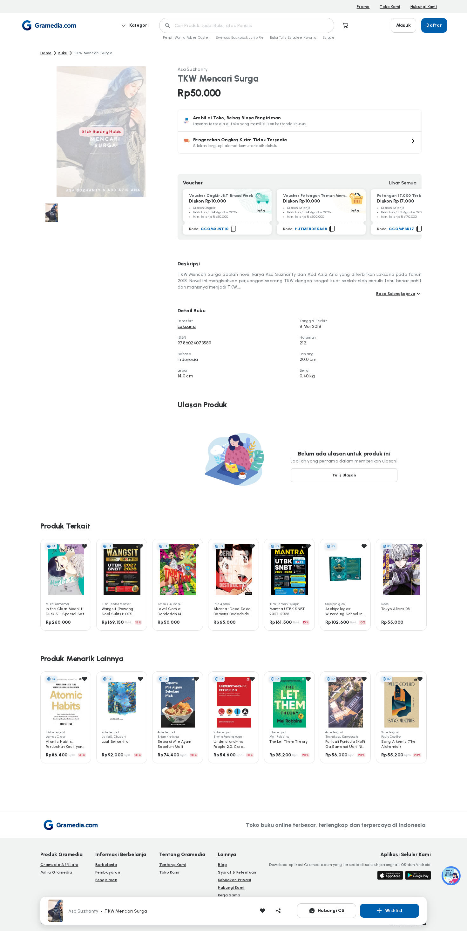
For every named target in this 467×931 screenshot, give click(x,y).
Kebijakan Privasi (234, 880)
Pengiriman (106, 880)
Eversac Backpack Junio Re (240, 37)
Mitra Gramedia (56, 872)
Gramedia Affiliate (59, 864)
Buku (62, 53)
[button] (299, 142)
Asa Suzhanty (192, 69)
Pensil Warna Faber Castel (186, 37)
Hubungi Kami (423, 6)
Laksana (187, 326)
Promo (363, 6)
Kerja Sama (229, 895)
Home (45, 53)
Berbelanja (106, 864)
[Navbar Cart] (345, 25)
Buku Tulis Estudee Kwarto (293, 37)
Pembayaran (107, 872)
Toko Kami (390, 6)
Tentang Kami (172, 864)
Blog (222, 864)
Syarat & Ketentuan (237, 872)
